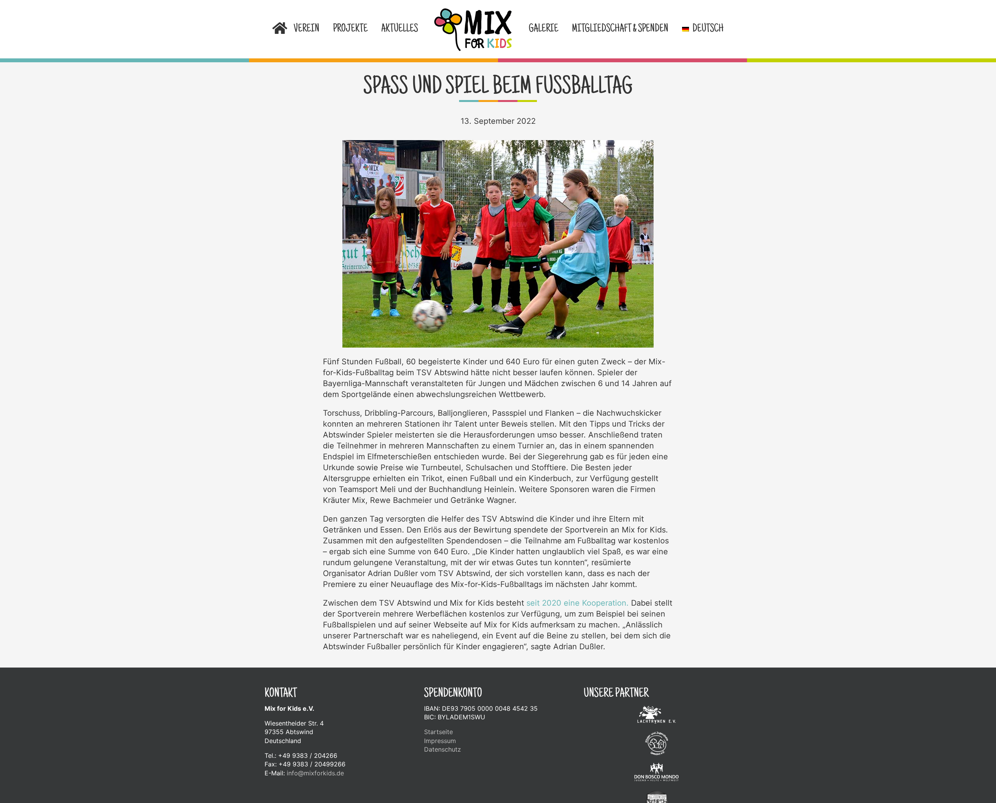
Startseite (438, 732)
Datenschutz (442, 749)
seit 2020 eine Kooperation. (577, 603)
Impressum (440, 741)
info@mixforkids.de (315, 773)
